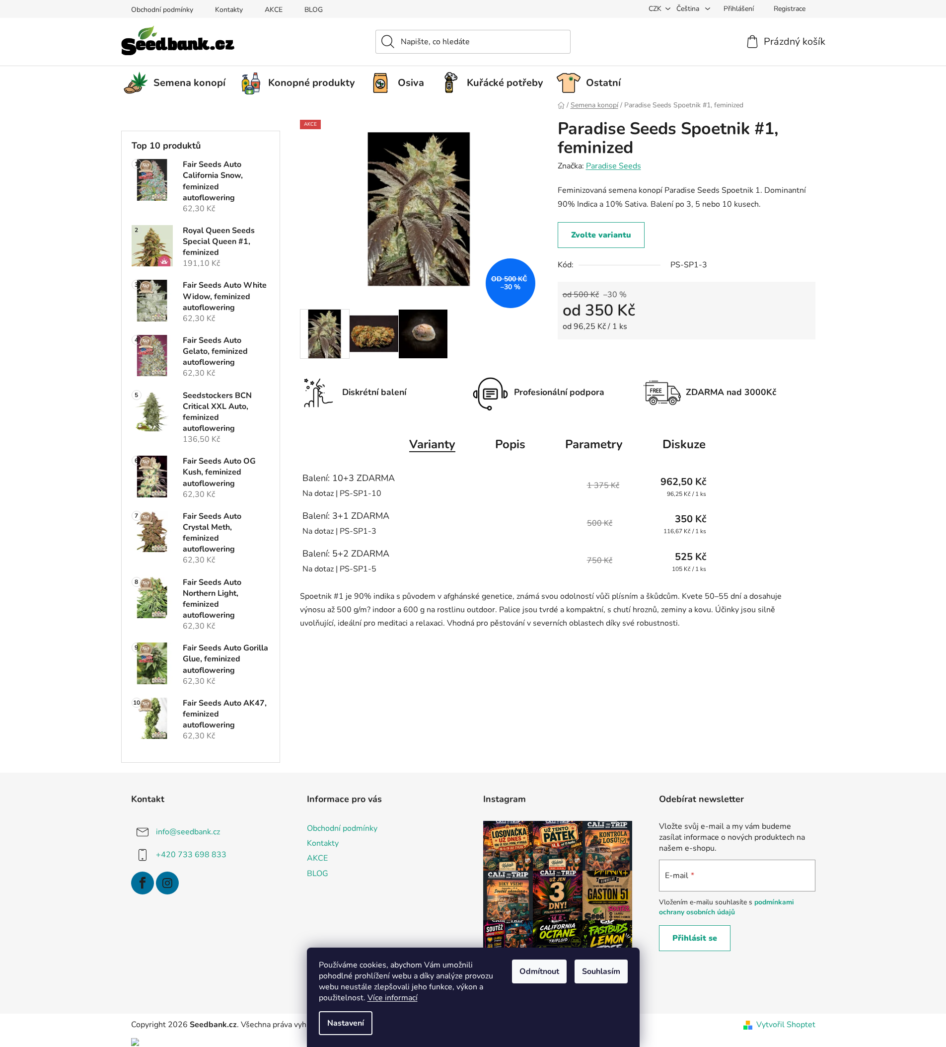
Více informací (392, 997)
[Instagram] (167, 883)
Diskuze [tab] (684, 444)
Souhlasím (601, 971)
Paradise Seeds (613, 166)
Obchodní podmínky (162, 9)
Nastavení (345, 1023)
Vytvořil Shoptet (785, 1024)
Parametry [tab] (594, 444)
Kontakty (229, 9)
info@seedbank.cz (188, 831)
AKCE (274, 9)
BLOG (313, 9)
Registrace (789, 8)
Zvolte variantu (601, 235)
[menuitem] (178, 83)
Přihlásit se (694, 938)
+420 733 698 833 (191, 854)
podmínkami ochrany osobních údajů (726, 907)
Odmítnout (539, 971)
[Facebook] (142, 883)
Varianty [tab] (432, 444)
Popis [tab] (510, 444)
